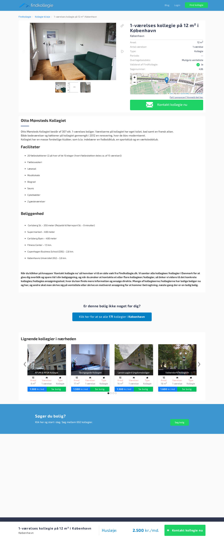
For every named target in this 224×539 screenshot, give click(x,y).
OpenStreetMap (185, 93)
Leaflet (171, 93)
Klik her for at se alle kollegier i (112, 316)
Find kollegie (196, 5)
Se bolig (56, 389)
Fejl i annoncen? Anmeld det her (186, 97)
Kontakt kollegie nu (171, 104)
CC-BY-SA (199, 93)
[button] (122, 25)
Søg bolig (179, 422)
